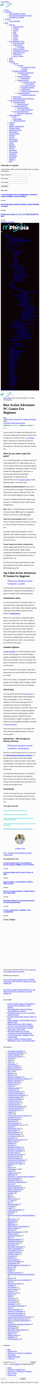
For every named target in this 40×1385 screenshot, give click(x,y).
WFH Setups (17, 54)
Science (10, 1271)
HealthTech (11, 1175)
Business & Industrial (20, 71)
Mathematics (11, 1224)
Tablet (15, 34)
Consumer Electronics (20, 106)
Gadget (15, 39)
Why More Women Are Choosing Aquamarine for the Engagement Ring (18, 901)
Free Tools (8, 12)
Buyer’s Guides (18, 56)
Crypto (11, 143)
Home (7, 10)
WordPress (12, 158)
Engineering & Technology (16, 1160)
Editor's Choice (12, 1141)
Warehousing (25, 89)
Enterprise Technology (14, 1162)
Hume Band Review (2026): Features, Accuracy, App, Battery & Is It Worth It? (20, 1025)
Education (10, 1143)
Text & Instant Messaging (15, 1306)
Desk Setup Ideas (18, 43)
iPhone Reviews (18, 26)
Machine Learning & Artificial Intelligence (21, 1215)
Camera (15, 30)
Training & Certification (15, 1311)
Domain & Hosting (15, 130)
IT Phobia (16, 1364)
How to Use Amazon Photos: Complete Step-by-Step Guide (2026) (20, 1028)
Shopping (10, 1285)
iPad (14, 32)
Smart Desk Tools (19, 52)
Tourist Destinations (13, 1309)
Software (12, 122)
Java (8, 1202)
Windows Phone (14, 128)
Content (11, 137)
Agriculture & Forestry (14, 1056)
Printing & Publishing (14, 1261)
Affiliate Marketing (19, 121)
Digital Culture (12, 1130)
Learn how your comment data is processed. (19, 970)
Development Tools (13, 1128)
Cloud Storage (12, 1090)
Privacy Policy (12, 1373)
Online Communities (14, 1248)
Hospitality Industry (27, 87)
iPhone (9, 1197)
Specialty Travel (12, 1293)
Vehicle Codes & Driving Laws (17, 1319)
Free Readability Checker (17, 14)
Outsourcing (11, 1256)
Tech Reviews (17, 45)
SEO (14, 117)
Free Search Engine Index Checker (20, 15)
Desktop (16, 36)
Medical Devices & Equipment (17, 1226)
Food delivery (29, 84)
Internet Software (13, 1191)
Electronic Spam (12, 1152)
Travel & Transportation (15, 1313)
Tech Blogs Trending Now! (16, 1369)
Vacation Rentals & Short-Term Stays (19, 1317)
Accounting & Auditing (15, 1051)
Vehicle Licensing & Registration (18, 1320)
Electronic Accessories (14, 1149)
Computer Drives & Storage (16, 1095)
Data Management (13, 1119)
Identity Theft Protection (15, 1187)
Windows (12, 159)
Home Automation (13, 1178)
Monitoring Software (14, 1235)
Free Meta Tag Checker (16, 17)
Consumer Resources (14, 1110)
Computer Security (19, 102)
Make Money (13, 132)
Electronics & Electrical (20, 111)
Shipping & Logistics (14, 1283)
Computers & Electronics (17, 100)
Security (11, 148)
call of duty (28, 694)
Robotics (12, 145)
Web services (11, 1331)
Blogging (12, 135)
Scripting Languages (14, 1272)
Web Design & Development (16, 1330)
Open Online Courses (14, 1250)
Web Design (13, 156)
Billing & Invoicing (13, 1069)
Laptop (15, 38)
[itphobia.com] (16, 231)
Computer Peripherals (14, 1099)
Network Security (23, 104)
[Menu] (1, 231)
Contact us (10, 1358)
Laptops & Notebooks (14, 1210)
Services (7, 19)
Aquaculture (11, 1064)
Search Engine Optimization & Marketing (20, 1274)
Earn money (11, 1138)
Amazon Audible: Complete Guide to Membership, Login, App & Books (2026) (21, 1040)
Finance (15, 63)
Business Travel (12, 1084)
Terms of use (11, 1375)
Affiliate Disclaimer (13, 1357)
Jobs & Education (13, 1204)
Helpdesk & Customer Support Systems (20, 1176)
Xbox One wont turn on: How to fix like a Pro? (15, 814)
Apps (11, 60)
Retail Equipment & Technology (23, 98)
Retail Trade (17, 97)
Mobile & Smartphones (16, 126)
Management (25, 78)
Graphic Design (14, 134)
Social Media (17, 119)
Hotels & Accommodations (16, 1182)
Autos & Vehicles (13, 1066)
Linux (9, 1213)
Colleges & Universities (15, 1093)
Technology (13, 154)
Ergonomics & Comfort (20, 50)
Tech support (13, 152)
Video (9, 1322)
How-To (10, 1184)
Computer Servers (13, 1104)
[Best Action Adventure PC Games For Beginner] (19, 419)
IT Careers (10, 1200)
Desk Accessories (19, 49)
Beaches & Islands (13, 1067)
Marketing (24, 74)
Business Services (23, 80)
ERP (8, 1165)
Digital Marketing (15, 115)
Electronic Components (24, 113)
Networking (13, 150)
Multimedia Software (14, 1239)
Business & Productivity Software (18, 1079)
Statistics (10, 1295)
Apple (11, 58)
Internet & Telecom (13, 1189)
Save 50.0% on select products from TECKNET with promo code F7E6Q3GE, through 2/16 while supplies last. (19, 981)
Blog (6, 23)
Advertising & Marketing (25, 73)
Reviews (12, 25)
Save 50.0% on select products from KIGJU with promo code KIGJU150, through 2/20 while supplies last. (19, 991)
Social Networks (12, 1289)
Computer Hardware (14, 1097)
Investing (20, 65)
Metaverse (12, 146)
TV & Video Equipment (25, 110)
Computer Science (13, 1101)
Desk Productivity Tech (16, 41)
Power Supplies (12, 1259)
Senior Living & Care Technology (18, 1280)
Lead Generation (14, 21)
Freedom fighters (9, 651)
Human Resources (13, 1186)
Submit (23, 1379)
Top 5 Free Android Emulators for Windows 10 (15, 810)
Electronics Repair (23, 108)
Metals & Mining (13, 1228)
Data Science (13, 139)
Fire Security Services (28, 86)
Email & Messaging (13, 1158)
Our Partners (11, 1355)
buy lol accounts (11, 724)
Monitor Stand (12, 1234)
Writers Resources (13, 1339)
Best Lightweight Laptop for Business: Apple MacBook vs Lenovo (20, 1010)
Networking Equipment (15, 1247)
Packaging (10, 1258)
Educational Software (14, 1147)
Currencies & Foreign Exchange (17, 1115)
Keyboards (20, 47)
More (11, 161)
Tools (9, 1307)
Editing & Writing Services (30, 91)
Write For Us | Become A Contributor (19, 1353)
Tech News (11, 1298)
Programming (13, 141)
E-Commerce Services (28, 82)
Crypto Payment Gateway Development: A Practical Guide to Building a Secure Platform (19, 195)
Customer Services (13, 1117)
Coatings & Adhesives (28, 95)
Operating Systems (13, 1252)
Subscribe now (12, 1351)
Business (12, 62)
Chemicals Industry (23, 93)
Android (16, 28)
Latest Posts (11, 1211)
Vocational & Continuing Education (19, 1324)
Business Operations (23, 76)
